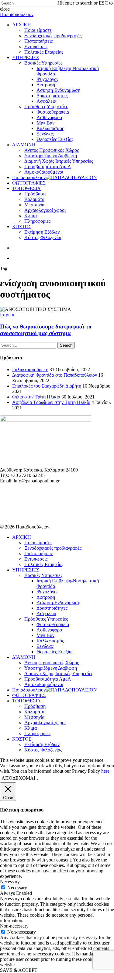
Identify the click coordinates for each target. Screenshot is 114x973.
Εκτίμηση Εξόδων (42, 744)
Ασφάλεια (46, 613)
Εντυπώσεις (35, 558)
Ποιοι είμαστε (38, 542)
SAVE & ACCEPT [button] (18, 970)
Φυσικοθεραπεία (52, 624)
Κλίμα (30, 728)
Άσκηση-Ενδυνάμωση (58, 602)
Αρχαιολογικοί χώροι (45, 722)
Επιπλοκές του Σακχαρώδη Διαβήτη (46, 385)
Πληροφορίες (37, 733)
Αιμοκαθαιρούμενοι (43, 684)
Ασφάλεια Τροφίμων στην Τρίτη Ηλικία (51, 402)
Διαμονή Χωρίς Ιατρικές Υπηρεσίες (58, 673)
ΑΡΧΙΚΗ (21, 537)
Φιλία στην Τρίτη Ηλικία (36, 396)
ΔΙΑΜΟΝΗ (24, 657)
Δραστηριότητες (51, 608)
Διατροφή (45, 597)
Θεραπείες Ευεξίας (54, 651)
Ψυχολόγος (47, 591)
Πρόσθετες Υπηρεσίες (46, 618)
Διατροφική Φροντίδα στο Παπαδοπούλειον (54, 375)
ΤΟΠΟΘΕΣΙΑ (26, 700)
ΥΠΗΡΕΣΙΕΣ (25, 569)
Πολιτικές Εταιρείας (43, 564)
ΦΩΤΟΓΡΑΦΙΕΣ (29, 695)
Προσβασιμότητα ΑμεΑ (47, 678)
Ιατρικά (7, 314)
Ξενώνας (45, 646)
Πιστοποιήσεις (38, 553)
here (105, 771)
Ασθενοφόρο (49, 629)
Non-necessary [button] (14, 925)
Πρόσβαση (35, 706)
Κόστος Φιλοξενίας (43, 749)
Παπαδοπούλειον (16, 14)
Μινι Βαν (45, 635)
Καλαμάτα (34, 711)
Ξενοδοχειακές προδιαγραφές (52, 548)
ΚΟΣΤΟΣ (21, 738)
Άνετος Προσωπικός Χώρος (51, 662)
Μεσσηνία (34, 717)
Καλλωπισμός (50, 640)
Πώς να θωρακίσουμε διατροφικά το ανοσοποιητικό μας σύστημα (46, 329)
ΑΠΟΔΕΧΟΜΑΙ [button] (18, 778)
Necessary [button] (10, 881)
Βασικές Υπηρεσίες (43, 575)
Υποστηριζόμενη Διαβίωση (50, 668)
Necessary (17, 887)
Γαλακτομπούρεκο (30, 369)
